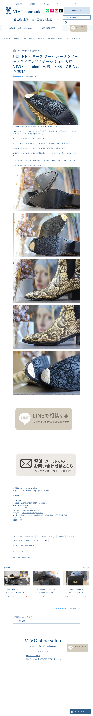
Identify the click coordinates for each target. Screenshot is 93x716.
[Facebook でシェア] (14, 552)
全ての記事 (7, 38)
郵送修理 (61, 536)
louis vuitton (51, 38)
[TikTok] (61, 10)
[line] (47, 10)
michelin (27, 540)
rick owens (17, 38)
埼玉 (15, 536)
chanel (60, 38)
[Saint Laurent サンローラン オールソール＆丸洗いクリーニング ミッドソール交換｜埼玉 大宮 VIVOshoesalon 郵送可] (17, 578)
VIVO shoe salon (28, 12)
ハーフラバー (18, 540)
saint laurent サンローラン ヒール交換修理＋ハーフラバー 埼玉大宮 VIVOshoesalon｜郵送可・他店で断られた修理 (46, 591)
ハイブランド (70, 536)
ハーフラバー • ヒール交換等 (21, 545)
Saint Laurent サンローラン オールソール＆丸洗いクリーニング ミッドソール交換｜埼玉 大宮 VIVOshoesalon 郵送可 (17, 591)
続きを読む (75, 38)
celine (33, 545)
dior (67, 38)
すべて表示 (86, 567)
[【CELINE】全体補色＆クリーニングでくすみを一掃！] (76, 578)
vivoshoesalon (29, 536)
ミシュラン (36, 540)
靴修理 (44, 536)
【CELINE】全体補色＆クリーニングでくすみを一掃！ (75, 591)
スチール (44, 540)
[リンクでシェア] (27, 552)
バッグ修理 (41, 38)
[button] (87, 38)
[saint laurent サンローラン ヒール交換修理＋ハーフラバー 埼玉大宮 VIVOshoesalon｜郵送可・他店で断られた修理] (46, 578)
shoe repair (52, 536)
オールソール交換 (29, 38)
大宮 (21, 536)
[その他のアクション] (79, 51)
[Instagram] (52, 10)
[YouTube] (56, 10)
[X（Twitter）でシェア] (18, 552)
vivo (38, 536)
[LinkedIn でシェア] (23, 552)
